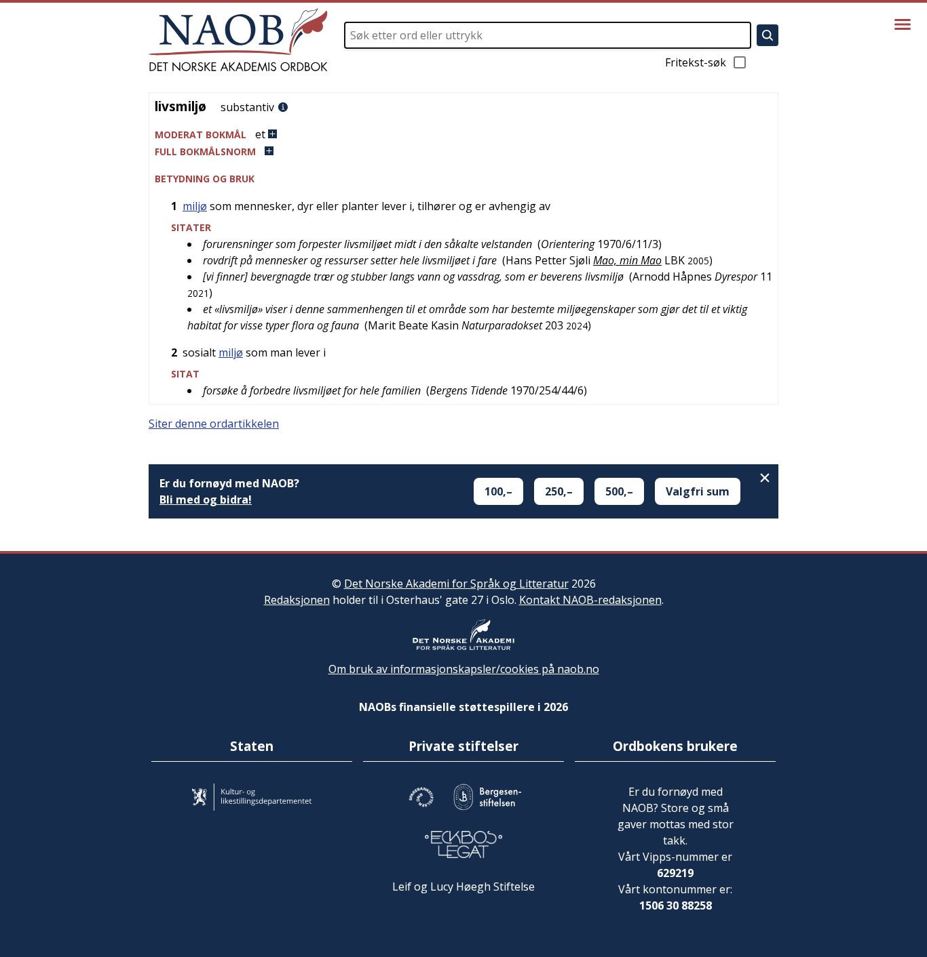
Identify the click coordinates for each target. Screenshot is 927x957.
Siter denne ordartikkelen (214, 423)
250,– (559, 491)
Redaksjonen (297, 599)
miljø (195, 206)
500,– (619, 491)
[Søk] (767, 35)
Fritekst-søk (695, 62)
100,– (498, 491)
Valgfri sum (698, 491)
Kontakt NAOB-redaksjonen (590, 599)
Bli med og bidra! (205, 499)
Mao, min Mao (627, 260)
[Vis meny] (903, 24)
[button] (463, 134)
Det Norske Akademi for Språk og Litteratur (456, 583)
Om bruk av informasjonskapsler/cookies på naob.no (463, 668)
